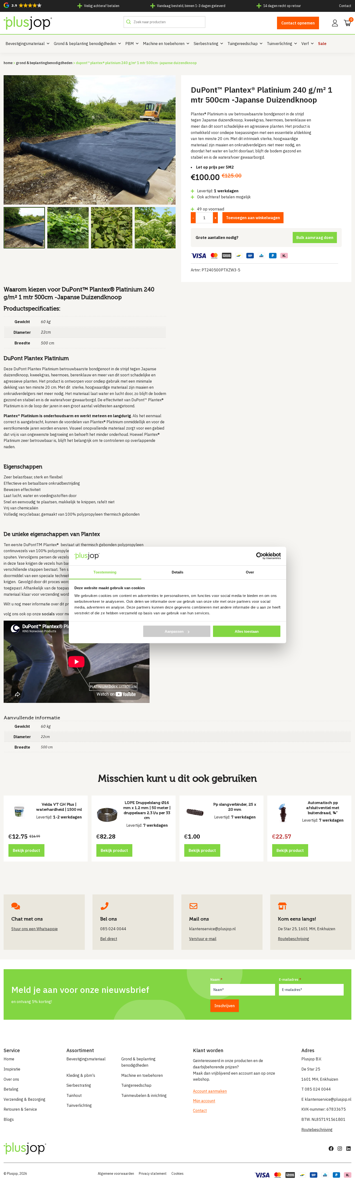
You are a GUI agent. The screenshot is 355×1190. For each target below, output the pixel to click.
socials (48, 613)
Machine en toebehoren (164, 43)
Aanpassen (174, 631)
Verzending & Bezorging (24, 1099)
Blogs (9, 1119)
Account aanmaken (210, 1091)
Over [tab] (250, 572)
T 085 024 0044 (316, 1089)
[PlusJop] (28, 23)
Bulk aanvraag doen (314, 237)
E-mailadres (288, 979)
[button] (23, 5)
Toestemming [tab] (104, 572)
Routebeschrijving (317, 1129)
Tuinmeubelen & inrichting (144, 1095)
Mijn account (204, 1100)
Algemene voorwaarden (116, 1173)
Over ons (11, 1079)
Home (8, 62)
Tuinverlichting (279, 43)
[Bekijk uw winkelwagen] (346, 22)
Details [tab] (178, 572)
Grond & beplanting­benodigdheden (44, 62)
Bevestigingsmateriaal (25, 43)
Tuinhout (74, 1095)
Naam (215, 979)
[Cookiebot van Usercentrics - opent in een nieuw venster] (260, 556)
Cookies (177, 1173)
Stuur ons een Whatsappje (34, 928)
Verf (305, 43)
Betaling (11, 1089)
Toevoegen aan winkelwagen (253, 217)
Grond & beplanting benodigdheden (85, 43)
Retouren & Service (20, 1109)
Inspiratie (12, 1069)
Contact (345, 6)
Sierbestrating (206, 43)
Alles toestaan (247, 631)
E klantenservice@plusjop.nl (326, 1099)
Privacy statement (153, 1173)
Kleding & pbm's (80, 1075)
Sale (322, 43)
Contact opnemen (298, 23)
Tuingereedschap (242, 43)
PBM (129, 43)
